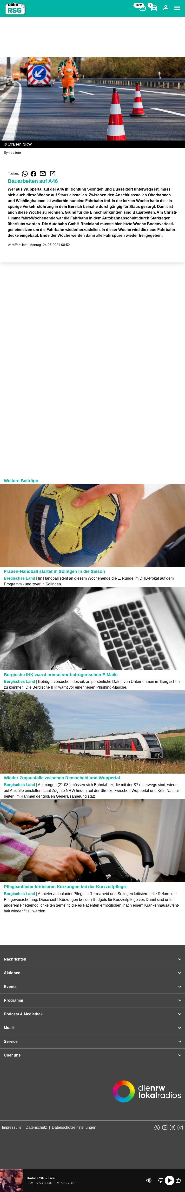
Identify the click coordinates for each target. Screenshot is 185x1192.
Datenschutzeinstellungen (74, 1127)
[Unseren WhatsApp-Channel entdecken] (157, 1127)
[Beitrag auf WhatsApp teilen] (25, 174)
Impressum (11, 1127)
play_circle (169, 1180)
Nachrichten (15, 959)
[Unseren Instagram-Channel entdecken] (180, 1127)
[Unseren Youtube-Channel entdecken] (165, 1127)
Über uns (12, 1055)
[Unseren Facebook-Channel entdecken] (172, 1127)
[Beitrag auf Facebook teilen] (33, 174)
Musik (9, 1028)
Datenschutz (36, 1127)
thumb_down (161, 1180)
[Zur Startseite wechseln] (15, 8)
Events (10, 987)
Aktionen (12, 973)
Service (11, 1041)
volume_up (148, 1180)
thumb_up (178, 1180)
